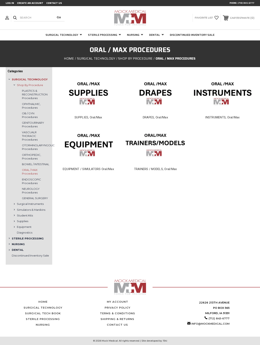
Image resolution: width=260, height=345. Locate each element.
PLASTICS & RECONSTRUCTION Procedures (35, 94)
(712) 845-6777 (246, 2)
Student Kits (25, 215)
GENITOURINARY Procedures (33, 124)
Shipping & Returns (117, 319)
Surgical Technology (62, 35)
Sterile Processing (102, 35)
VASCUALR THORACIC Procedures (30, 136)
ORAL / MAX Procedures (30, 171)
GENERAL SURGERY (35, 198)
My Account (117, 301)
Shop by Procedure (30, 85)
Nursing (133, 35)
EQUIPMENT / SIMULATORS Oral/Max (88, 169)
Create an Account (30, 3)
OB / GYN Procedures (30, 115)
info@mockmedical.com (210, 323)
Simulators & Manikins (31, 209)
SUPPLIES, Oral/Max (88, 117)
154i (165, 340)
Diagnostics (24, 232)
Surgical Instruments (30, 203)
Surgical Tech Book (43, 313)
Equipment (24, 226)
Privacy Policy (117, 307)
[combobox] (39, 17)
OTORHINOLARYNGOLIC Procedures (36, 147)
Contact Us (54, 3)
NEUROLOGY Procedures (31, 190)
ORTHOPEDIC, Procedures (31, 156)
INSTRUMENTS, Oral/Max (222, 117)
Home (43, 301)
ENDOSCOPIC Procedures (31, 181)
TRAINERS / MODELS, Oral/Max (155, 169)
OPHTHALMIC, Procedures (31, 105)
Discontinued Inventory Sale (192, 35)
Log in (10, 3)
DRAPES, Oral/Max (155, 117)
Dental (154, 35)
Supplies (22, 221)
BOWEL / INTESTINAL (35, 164)
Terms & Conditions (117, 313)
